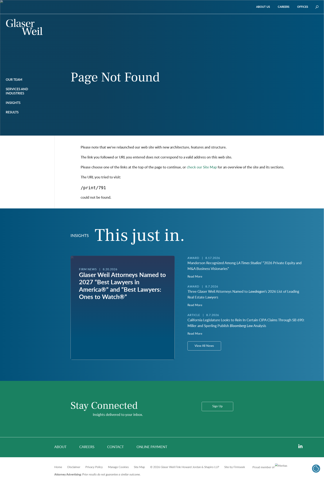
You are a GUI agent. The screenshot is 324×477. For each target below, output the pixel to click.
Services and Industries (17, 91)
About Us (263, 7)
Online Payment (152, 447)
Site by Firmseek (234, 467)
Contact (115, 447)
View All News (204, 345)
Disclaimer (73, 467)
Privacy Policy (94, 467)
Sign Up (217, 406)
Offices (302, 7)
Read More (194, 276)
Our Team (14, 79)
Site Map (139, 467)
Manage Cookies (118, 467)
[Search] (317, 7)
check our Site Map (202, 167)
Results (12, 112)
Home (58, 467)
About (60, 447)
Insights (13, 103)
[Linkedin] (300, 446)
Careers (283, 7)
